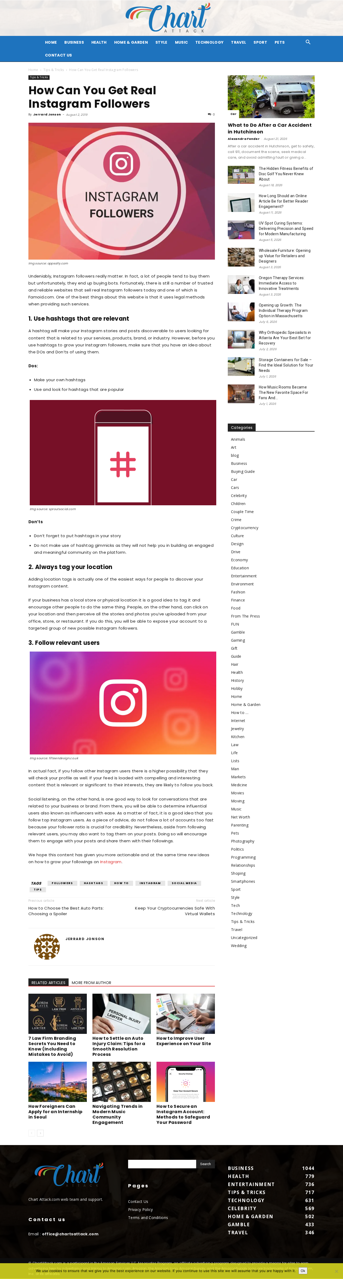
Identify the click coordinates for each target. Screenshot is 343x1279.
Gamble (238, 632)
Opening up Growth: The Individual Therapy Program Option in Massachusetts (283, 310)
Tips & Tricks (53, 70)
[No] (336, 1271)
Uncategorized (244, 937)
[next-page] (40, 1133)
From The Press (245, 616)
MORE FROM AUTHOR (91, 982)
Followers (62, 883)
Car (233, 114)
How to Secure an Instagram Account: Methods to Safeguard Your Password (183, 1114)
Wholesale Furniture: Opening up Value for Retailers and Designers (285, 255)
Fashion (238, 591)
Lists (235, 760)
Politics (237, 849)
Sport (260, 42)
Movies (237, 792)
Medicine (239, 784)
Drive (236, 551)
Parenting (239, 825)
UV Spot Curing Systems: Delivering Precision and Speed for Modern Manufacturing (286, 228)
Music (181, 42)
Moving (237, 800)
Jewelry (237, 728)
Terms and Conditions (148, 1217)
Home (33, 70)
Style (161, 42)
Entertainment (244, 575)
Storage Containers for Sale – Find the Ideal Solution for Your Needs (286, 365)
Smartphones (243, 881)
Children (238, 503)
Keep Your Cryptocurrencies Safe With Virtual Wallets (175, 911)
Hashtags (93, 883)
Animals (238, 439)
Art (233, 447)
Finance (238, 600)
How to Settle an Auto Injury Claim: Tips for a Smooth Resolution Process (119, 1046)
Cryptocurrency (244, 527)
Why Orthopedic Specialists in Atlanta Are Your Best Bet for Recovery (285, 337)
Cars (235, 487)
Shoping (238, 873)
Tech (235, 905)
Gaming (238, 640)
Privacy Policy (140, 1209)
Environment (242, 583)
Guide (236, 656)
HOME (51, 42)
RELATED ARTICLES (48, 982)
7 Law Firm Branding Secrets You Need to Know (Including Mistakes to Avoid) (52, 1046)
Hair (234, 664)
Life (234, 752)
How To (121, 883)
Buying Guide (243, 471)
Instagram (111, 862)
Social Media (184, 883)
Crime (236, 519)
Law (234, 744)
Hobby (237, 688)
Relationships (243, 865)
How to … (240, 712)
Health (99, 42)
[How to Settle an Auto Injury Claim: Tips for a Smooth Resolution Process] (121, 1014)
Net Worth (240, 817)
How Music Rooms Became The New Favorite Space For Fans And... (283, 392)
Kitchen (237, 736)
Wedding (239, 945)
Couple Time (242, 511)
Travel (238, 42)
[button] (308, 42)
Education (240, 567)
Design (237, 543)
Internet (238, 720)
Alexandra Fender (244, 139)
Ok (303, 1271)
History (237, 680)
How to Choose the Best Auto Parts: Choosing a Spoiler (66, 911)
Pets (280, 42)
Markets (238, 776)
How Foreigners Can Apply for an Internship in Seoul (55, 1111)
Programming (243, 857)
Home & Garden (131, 42)
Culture (237, 535)
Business (74, 42)
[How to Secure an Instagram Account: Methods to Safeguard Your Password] (185, 1082)
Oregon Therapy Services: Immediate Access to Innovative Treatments (282, 283)
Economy (239, 559)
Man (235, 768)
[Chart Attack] (171, 18)
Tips (38, 890)
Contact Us (58, 55)
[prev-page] (31, 1133)
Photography (243, 841)
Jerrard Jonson (47, 114)
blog (235, 455)
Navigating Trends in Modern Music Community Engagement (117, 1114)
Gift (234, 648)
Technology (209, 42)
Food (235, 608)
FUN (235, 624)
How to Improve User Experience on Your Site (183, 1041)
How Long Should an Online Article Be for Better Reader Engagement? (283, 201)
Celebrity (239, 495)
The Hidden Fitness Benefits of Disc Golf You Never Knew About (286, 173)
